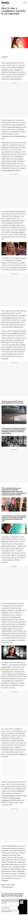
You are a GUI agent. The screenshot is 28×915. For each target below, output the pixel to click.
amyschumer (9, 887)
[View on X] (14, 769)
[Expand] (20, 901)
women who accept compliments (15, 754)
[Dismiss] (25, 901)
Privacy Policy (8, 911)
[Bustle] (5, 2)
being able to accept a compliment (11, 70)
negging (12, 795)
